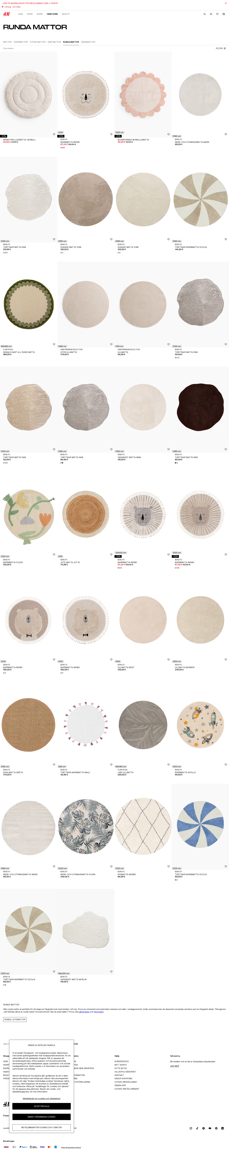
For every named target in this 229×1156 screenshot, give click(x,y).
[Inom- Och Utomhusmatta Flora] (85, 827)
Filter (219, 48)
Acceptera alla (41, 1106)
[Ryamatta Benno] (143, 827)
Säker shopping (123, 1078)
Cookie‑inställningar (126, 1089)
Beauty (66, 14)
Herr (30, 14)
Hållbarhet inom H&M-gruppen (76, 1068)
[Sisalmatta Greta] (28, 725)
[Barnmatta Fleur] (28, 515)
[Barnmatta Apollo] (200, 725)
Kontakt (119, 1075)
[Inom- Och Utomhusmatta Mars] (200, 95)
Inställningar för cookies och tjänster (41, 1127)
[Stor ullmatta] (85, 305)
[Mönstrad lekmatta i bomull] (28, 95)
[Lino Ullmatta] (143, 725)
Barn (40, 14)
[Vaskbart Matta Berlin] (85, 932)
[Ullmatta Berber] (200, 620)
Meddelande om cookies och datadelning (41, 1098)
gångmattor (84, 1012)
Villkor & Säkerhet (125, 1072)
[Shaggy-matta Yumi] (85, 200)
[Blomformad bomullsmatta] (143, 95)
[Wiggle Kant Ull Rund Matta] (28, 305)
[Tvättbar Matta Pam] (28, 200)
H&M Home (52, 14)
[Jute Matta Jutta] (85, 515)
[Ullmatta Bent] (143, 620)
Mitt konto (120, 1065)
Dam (20, 14)
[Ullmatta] (143, 305)
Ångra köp (120, 1085)
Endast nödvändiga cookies (41, 1117)
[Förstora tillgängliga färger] (62, 147)
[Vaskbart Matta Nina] (143, 410)
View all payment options (71, 1147)
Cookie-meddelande (125, 1082)
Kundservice (121, 1061)
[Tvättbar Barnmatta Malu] (85, 725)
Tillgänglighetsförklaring (74, 1082)
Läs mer (174, 1066)
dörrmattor (99, 1012)
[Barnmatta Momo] (85, 95)
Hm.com (7, 1044)
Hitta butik (120, 1068)
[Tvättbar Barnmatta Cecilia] (200, 200)
